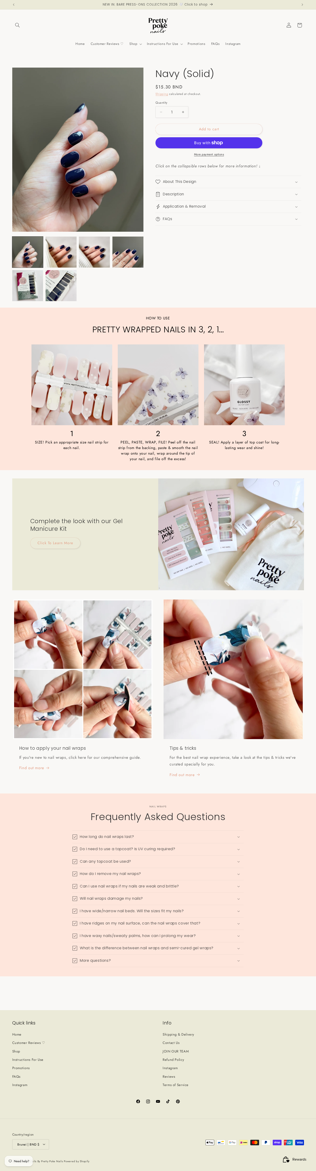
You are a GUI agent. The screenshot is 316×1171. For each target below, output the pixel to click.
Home (17, 1034)
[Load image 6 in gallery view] (61, 285)
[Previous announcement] (14, 4)
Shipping (161, 94)
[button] (17, 25)
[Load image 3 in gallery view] (94, 252)
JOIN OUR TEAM (176, 1051)
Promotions (21, 1068)
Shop (16, 1051)
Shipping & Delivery (178, 1034)
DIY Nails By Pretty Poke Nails (44, 1161)
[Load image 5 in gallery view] (27, 285)
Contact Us (171, 1042)
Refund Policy (173, 1059)
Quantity (161, 102)
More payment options (209, 154)
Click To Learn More (55, 543)
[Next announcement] (302, 4)
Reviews (169, 1076)
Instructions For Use (28, 1059)
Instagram (20, 1084)
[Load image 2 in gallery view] (61, 252)
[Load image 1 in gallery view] (27, 252)
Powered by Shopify (76, 1161)
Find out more (31, 768)
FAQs (16, 1076)
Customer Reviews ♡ (28, 1042)
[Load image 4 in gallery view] (127, 252)
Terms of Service (176, 1084)
